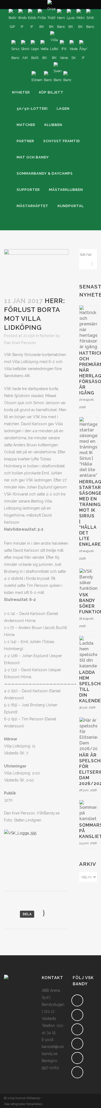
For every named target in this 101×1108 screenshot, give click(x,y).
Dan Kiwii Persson (20, 343)
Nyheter (47, 336)
